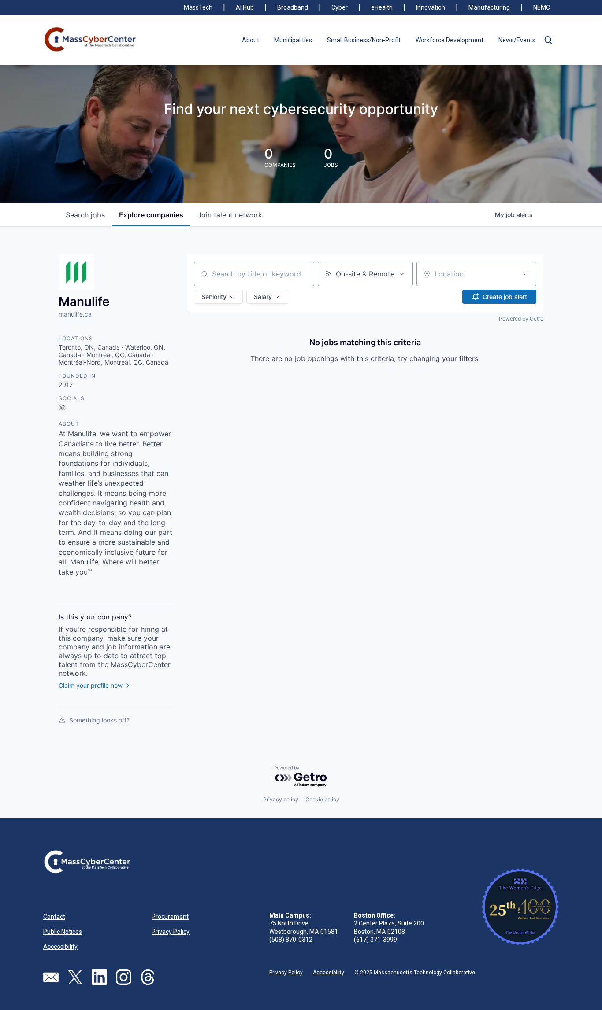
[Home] (90, 40)
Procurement (170, 916)
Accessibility (60, 946)
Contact (54, 916)
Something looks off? (99, 720)
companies (151, 214)
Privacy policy (280, 799)
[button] (548, 40)
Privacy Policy (171, 931)
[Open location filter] (525, 274)
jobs (85, 214)
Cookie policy (322, 799)
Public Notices (62, 931)
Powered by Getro (521, 318)
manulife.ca (75, 314)
